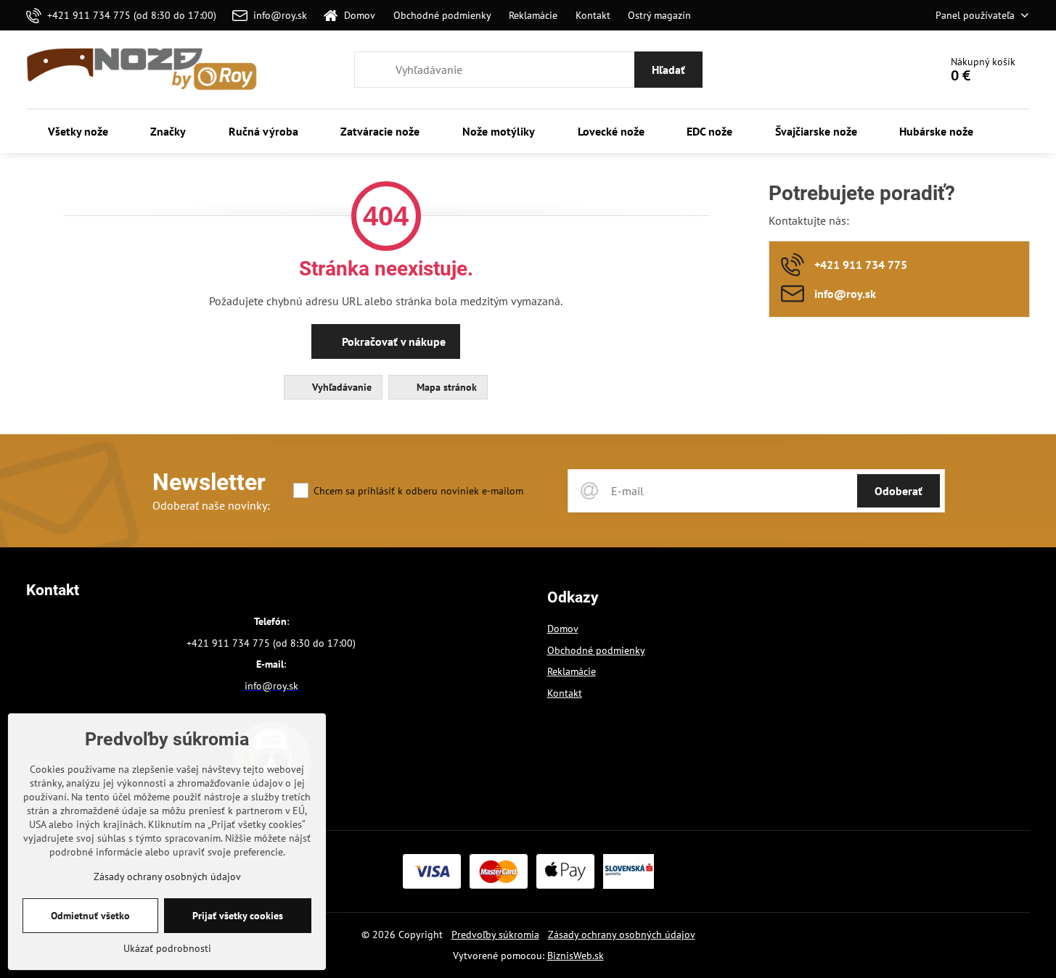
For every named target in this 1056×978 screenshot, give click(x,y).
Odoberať (898, 491)
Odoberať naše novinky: (211, 505)
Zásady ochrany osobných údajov (621, 934)
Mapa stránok (445, 387)
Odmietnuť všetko (90, 915)
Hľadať (668, 69)
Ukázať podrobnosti (167, 948)
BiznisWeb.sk (575, 955)
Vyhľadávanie (340, 387)
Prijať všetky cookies (237, 915)
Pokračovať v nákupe (392, 341)
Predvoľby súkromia (495, 934)
